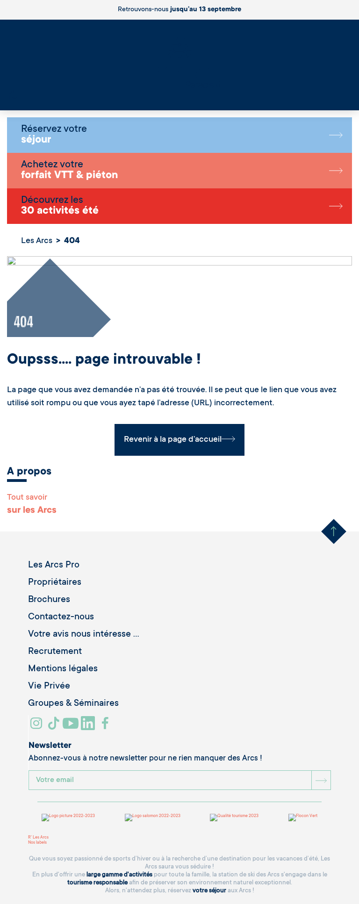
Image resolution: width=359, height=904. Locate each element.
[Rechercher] (11, 93)
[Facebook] (106, 727)
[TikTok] (55, 727)
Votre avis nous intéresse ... (83, 635)
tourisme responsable (97, 882)
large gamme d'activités (119, 874)
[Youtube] (72, 727)
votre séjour (209, 890)
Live (13, 98)
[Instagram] (38, 727)
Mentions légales (63, 669)
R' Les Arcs (38, 837)
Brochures (49, 600)
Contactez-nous (61, 617)
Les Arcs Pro (53, 565)
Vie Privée (49, 687)
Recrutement (55, 652)
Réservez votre (54, 135)
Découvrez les (60, 206)
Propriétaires (54, 583)
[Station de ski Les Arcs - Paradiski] (179, 62)
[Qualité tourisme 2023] (234, 817)
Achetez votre (69, 170)
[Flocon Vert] (302, 817)
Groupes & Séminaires (73, 704)
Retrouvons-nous (179, 10)
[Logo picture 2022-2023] (68, 817)
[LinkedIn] (89, 727)
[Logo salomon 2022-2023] (152, 817)
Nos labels (37, 842)
